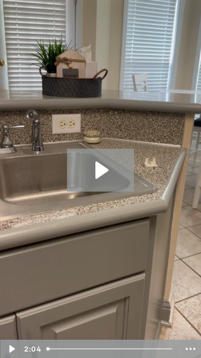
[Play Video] (10, 349)
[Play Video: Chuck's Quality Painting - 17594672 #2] (100, 170)
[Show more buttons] (190, 349)
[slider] (111, 349)
